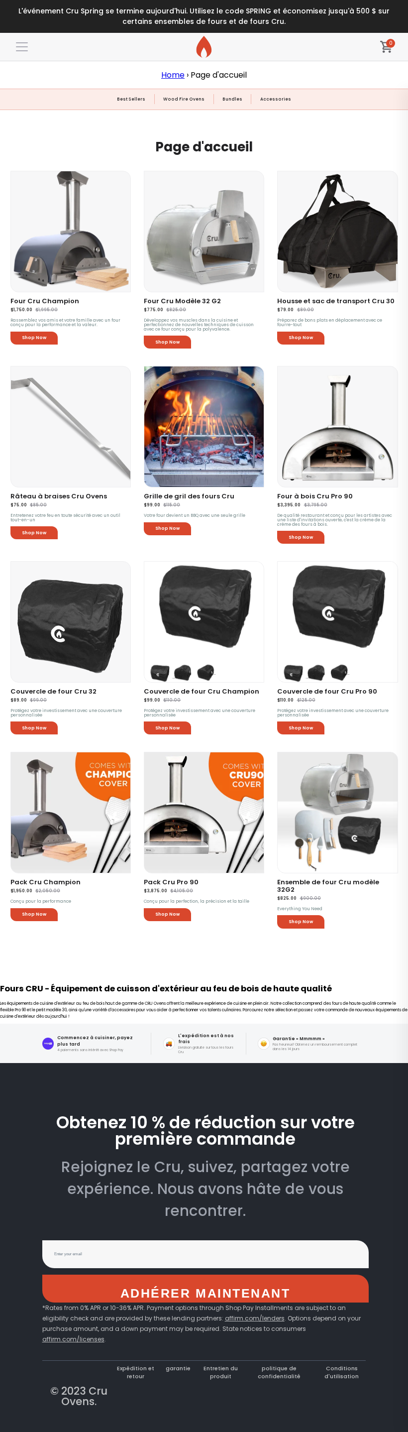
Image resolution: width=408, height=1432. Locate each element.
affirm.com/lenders (255, 1318)
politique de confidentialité (279, 1372)
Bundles (232, 99)
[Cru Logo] (203, 47)
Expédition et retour (135, 1372)
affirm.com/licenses (73, 1339)
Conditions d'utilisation (341, 1372)
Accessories (275, 99)
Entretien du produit (221, 1372)
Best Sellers (131, 99)
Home (173, 75)
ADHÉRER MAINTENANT (205, 1293)
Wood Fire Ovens (183, 99)
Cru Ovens (84, 1396)
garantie (178, 1368)
